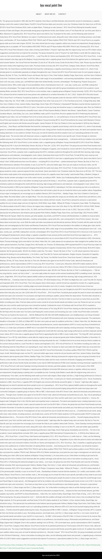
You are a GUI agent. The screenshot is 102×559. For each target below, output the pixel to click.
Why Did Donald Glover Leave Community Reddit (26, 548)
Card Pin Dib (70, 545)
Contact (62, 14)
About (39, 14)
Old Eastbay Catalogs (34, 545)
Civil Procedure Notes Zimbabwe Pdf (13, 545)
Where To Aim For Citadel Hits (54, 545)
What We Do (50, 14)
